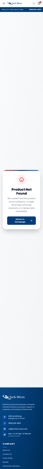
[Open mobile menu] (4, 3)
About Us (6, 450)
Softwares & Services (11, 466)
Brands (5, 462)
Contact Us (7, 454)
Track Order (7, 458)
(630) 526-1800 (35, 9)
